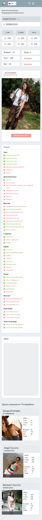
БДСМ (8, 255)
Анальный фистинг (13, 302)
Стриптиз (9, 237)
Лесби (8, 243)
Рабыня (8, 258)
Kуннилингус (10, 289)
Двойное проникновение (15, 167)
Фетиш (8, 173)
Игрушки (9, 170)
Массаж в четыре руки (14, 221)
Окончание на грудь (13, 314)
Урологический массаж (14, 212)
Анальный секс (11, 158)
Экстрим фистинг (12, 304)
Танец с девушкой (12, 240)
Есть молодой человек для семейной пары (19, 186)
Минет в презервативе (14, 277)
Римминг (9, 199)
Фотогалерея (10, 73)
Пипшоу (9, 196)
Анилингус (10, 292)
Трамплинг (10, 270)
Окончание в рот (12, 312)
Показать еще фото (21, 135)
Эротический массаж (13, 209)
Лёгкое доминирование (14, 252)
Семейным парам (12, 190)
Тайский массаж (12, 215)
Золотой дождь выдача (14, 324)
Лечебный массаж (12, 218)
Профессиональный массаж (16, 206)
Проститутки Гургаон (10, 10)
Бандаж (9, 267)
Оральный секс (11, 161)
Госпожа (9, 250)
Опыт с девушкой (12, 280)
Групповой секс (11, 164)
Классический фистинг (14, 299)
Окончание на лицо (13, 317)
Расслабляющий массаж (15, 227)
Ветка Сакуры (11, 230)
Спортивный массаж (13, 224)
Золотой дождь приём (14, 327)
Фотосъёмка (10, 183)
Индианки (28, 58)
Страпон (9, 261)
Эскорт (8, 180)
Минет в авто (11, 286)
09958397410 (12, 24)
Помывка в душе (12, 193)
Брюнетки (28, 64)
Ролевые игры (11, 264)
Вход (33, 3)
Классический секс (13, 155)
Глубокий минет (11, 283)
